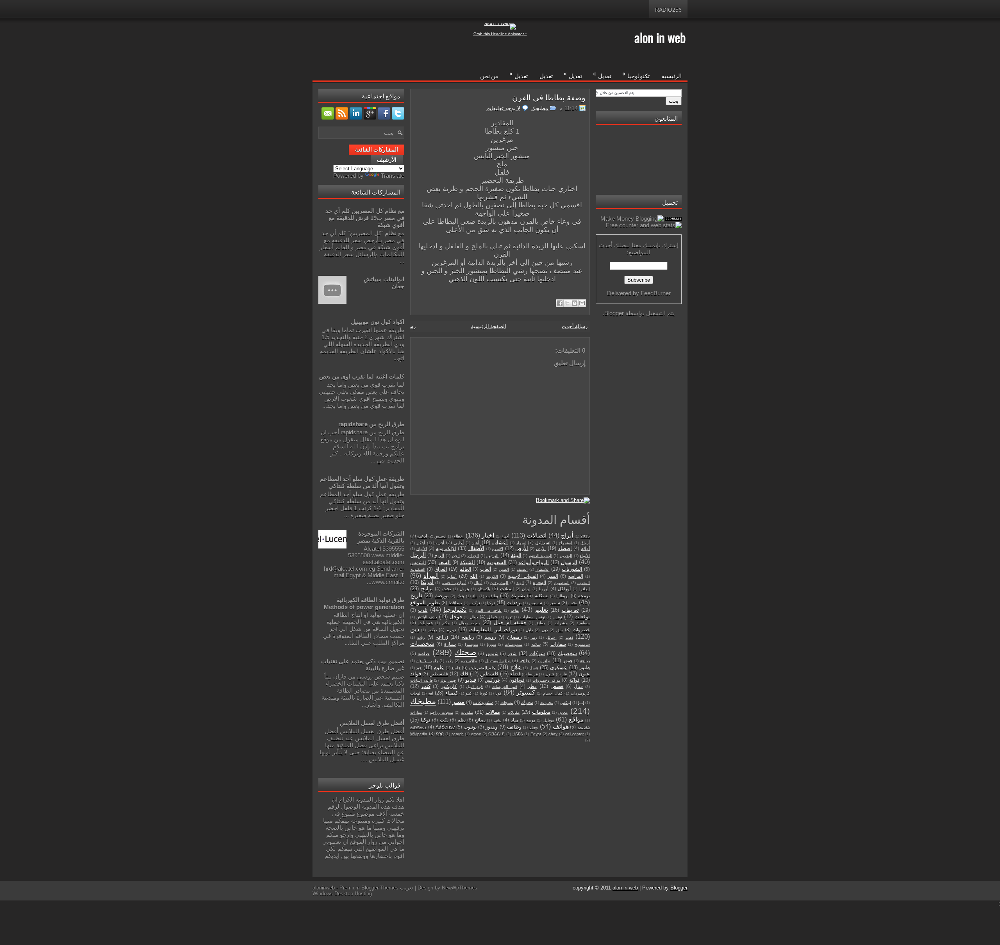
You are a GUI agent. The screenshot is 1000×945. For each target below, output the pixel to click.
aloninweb (323, 888)
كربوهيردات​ (580, 693)
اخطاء (459, 536)
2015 (585, 536)
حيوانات (425, 622)
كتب (425, 686)
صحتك (466, 652)
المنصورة (562, 583)
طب (449, 661)
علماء (456, 668)
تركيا (491, 603)
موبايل (548, 720)
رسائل (551, 637)
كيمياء (451, 693)
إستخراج (565, 543)
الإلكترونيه (446, 548)
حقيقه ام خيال (510, 622)
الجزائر (473, 556)
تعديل (602, 74)
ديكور (432, 630)
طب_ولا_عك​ (427, 661)
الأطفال (476, 548)
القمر (553, 576)
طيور (584, 667)
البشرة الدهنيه (540, 556)
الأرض (521, 548)
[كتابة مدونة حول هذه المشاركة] (575, 303)
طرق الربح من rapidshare (371, 424)
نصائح (480, 719)
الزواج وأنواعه (533, 562)
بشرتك (518, 595)
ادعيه (422, 535)
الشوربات (572, 569)
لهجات (415, 693)
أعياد (475, 543)
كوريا (484, 693)
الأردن (541, 549)
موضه (530, 720)
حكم (446, 623)
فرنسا (533, 674)
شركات (537, 653)
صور (567, 660)
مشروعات (483, 702)
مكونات (467, 712)
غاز (564, 674)
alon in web (660, 37)
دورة (451, 629)
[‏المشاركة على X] (567, 303)
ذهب (569, 637)
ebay (552, 734)
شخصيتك (567, 653)
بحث (446, 588)
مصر (458, 701)
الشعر (444, 562)
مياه (514, 719)
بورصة (442, 595)
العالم (465, 569)
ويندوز (492, 726)
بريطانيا (562, 596)
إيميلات (507, 588)
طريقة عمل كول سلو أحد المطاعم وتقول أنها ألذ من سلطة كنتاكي (362, 482)
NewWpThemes (459, 888)
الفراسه (575, 576)
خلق (559, 630)
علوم (439, 667)
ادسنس (440, 536)
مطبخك (539, 108)
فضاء (515, 674)
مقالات (493, 712)
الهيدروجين (499, 583)
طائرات (544, 661)
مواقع (576, 719)
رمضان (514, 637)
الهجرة (539, 582)
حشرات (561, 623)
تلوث (422, 610)
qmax (476, 734)
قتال (578, 686)
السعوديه (497, 562)
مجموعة (546, 702)
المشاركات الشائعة (376, 149)
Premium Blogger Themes (368, 888)
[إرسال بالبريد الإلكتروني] (582, 303)
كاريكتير (449, 686)
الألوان (421, 549)
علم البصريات (482, 667)
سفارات (558, 644)
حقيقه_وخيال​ (469, 623)
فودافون (517, 679)
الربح (439, 555)
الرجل (418, 555)
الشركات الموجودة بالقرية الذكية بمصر (380, 537)
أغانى (459, 542)
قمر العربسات (504, 686)
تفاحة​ (515, 610)
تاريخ (416, 595)
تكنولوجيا (636, 74)
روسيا (490, 637)
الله (473, 576)
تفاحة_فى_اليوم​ (488, 610)
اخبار (488, 535)
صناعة (585, 661)
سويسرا (471, 644)
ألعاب (485, 569)
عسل (533, 668)
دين (414, 629)
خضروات (581, 629)
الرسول (569, 562)
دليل (529, 630)
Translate (392, 175)
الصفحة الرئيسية (488, 326)
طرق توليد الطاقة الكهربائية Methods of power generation (364, 603)
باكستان (483, 589)
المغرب (583, 583)
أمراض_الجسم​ (454, 583)
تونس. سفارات (532, 617)
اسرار (521, 543)
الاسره (497, 549)
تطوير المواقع (425, 603)
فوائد (415, 674)
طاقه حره (469, 661)
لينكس (565, 702)
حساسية (583, 623)
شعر (511, 653)
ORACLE (496, 734)
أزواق (585, 543)
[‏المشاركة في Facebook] (560, 303)
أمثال (478, 583)
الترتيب (492, 556)
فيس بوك (448, 680)
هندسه (583, 726)
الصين (504, 569)
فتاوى (550, 674)
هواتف (561, 726)
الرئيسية (671, 75)
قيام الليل (474, 686)
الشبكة (467, 562)
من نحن (489, 75)
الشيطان (543, 569)
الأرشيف (386, 160)
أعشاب (500, 542)
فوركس (492, 679)
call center (574, 734)
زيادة (421, 637)
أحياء (505, 536)
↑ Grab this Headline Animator (500, 34)
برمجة (584, 595)
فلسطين (489, 674)
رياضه (468, 637)
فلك (464, 674)
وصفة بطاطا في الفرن (549, 97)
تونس (557, 617)
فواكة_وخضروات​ (546, 680)
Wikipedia (418, 734)
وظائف (514, 727)
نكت (444, 719)
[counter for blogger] (673, 218)
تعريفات (570, 610)
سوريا (491, 644)
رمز (534, 637)
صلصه (423, 653)
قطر (532, 686)
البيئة (516, 555)
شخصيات (422, 643)
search (458, 734)
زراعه (442, 637)
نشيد (498, 720)
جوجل (456, 617)
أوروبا (543, 589)
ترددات (514, 603)
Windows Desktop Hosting (342, 894)
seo (440, 733)
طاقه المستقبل (498, 661)
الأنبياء (585, 556)
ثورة (508, 617)
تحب (572, 602)
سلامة (536, 644)
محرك (527, 702)
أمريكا (427, 582)
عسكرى (558, 667)
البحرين (566, 556)
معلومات (541, 712)
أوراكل (564, 588)
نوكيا (425, 720)
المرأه (431, 575)
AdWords (418, 727)
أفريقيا (438, 543)
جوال (474, 617)
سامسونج (582, 644)
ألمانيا (452, 576)
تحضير (555, 603)
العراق (440, 569)
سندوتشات (513, 644)
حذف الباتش (426, 617)
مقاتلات (513, 712)
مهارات (416, 712)
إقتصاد (565, 548)
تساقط (455, 602)
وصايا (533, 727)
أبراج (567, 535)
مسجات (506, 702)
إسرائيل (542, 542)
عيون (584, 674)
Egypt (535, 734)
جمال (492, 616)
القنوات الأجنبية (523, 576)
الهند (520, 583)
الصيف (522, 569)
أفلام (585, 548)
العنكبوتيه (417, 569)
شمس (492, 653)
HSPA (517, 734)
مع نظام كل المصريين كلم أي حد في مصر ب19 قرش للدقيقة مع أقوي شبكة (364, 217)
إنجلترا (584, 589)
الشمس (418, 562)
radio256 (668, 10)
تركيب (475, 603)
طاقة (525, 660)
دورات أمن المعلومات (493, 629)
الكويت (492, 576)
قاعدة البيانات (421, 680)
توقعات (582, 617)
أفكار (420, 543)
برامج (427, 588)
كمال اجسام (553, 693)
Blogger (614, 313)
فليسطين (438, 673)
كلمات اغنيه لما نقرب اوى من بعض (361, 376)
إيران (526, 589)
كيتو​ (469, 693)
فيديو (470, 680)
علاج (516, 667)
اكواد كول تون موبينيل (377, 321)
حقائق (540, 623)
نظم (461, 719)
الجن (456, 556)
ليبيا (581, 702)
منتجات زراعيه (441, 712)
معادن (563, 712)
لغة (430, 693)
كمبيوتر (525, 692)
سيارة (450, 644)
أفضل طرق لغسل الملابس (372, 723)
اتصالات (536, 535)
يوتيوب (470, 726)
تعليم (541, 609)
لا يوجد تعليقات (503, 108)
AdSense (445, 726)
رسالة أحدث (575, 326)
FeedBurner (656, 293)
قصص (556, 686)
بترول (464, 589)
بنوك (460, 596)
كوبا (498, 693)
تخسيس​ (535, 603)
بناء (475, 596)
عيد (418, 668)
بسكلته (541, 595)
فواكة (574, 679)
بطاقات (492, 596)
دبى (545, 630)
